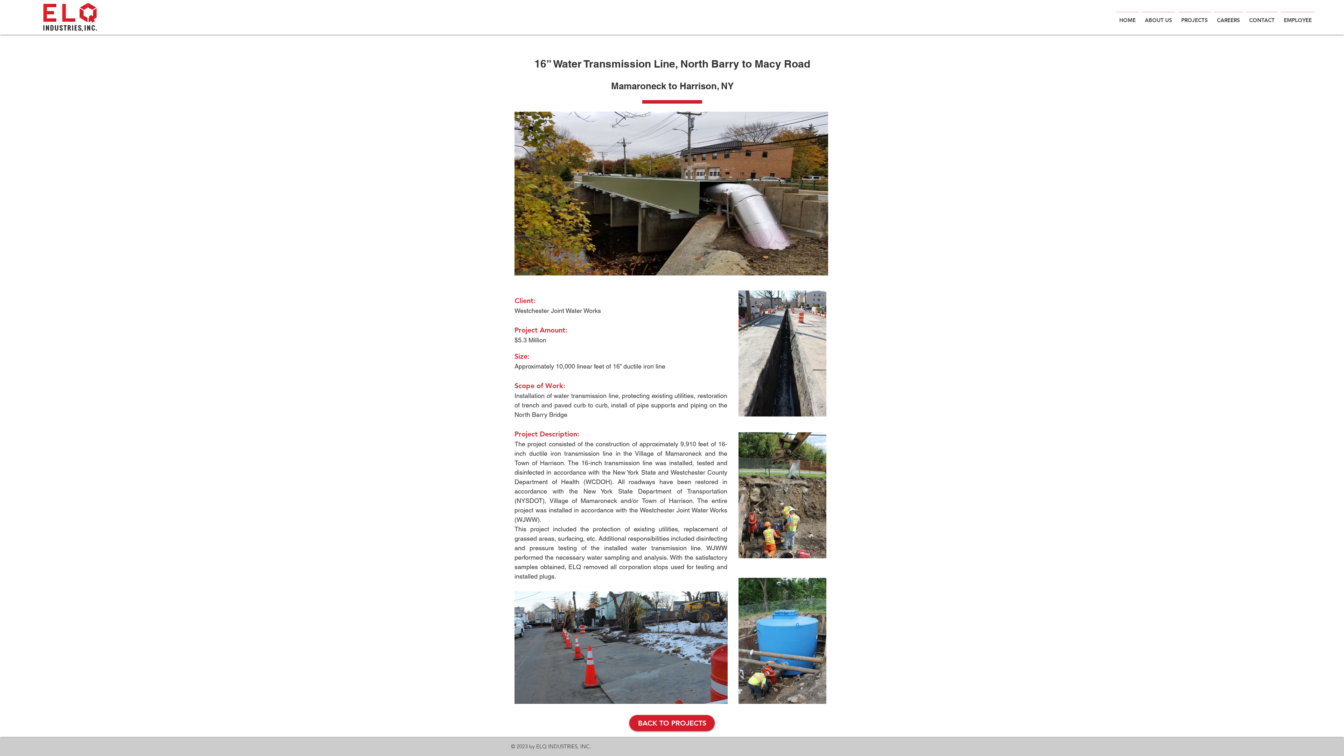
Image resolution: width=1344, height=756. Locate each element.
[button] (1297, 17)
